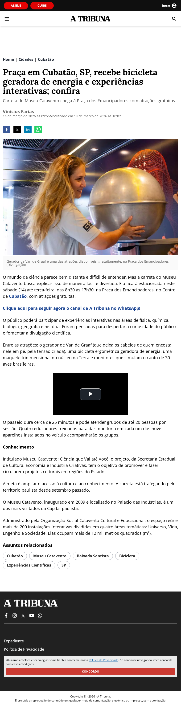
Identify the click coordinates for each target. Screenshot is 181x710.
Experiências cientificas (29, 565)
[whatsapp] (38, 130)
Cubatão (18, 296)
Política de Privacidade (103, 660)
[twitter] (17, 130)
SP (64, 565)
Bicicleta (127, 556)
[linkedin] (28, 130)
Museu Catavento (49, 556)
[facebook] (6, 130)
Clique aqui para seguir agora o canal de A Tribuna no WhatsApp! (71, 308)
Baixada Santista (93, 556)
